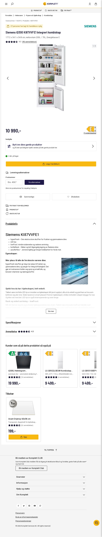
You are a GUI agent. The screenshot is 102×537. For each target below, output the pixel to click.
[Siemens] (90, 26)
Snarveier (20, 477)
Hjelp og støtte (23, 489)
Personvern (20, 513)
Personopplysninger (23, 521)
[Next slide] (94, 78)
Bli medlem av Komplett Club (31, 468)
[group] (51, 77)
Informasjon (22, 483)
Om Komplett (22, 494)
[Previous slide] (7, 78)
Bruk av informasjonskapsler (27, 517)
